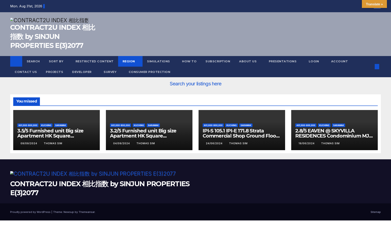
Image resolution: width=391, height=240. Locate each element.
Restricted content (95, 61)
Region (129, 61)
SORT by (56, 61)
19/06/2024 (307, 143)
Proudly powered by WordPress (30, 212)
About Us (248, 61)
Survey (111, 72)
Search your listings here (195, 84)
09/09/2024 (29, 143)
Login (314, 61)
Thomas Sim (53, 143)
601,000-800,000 (28, 125)
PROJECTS (54, 72)
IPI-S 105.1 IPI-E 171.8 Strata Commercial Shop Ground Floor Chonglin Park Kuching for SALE (241, 136)
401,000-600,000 (306, 125)
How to (189, 61)
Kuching (46, 125)
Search (33, 61)
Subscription (217, 61)
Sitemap (376, 212)
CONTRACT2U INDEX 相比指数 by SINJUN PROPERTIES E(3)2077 (52, 36)
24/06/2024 (214, 143)
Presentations (283, 61)
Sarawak (60, 125)
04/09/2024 (122, 143)
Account (340, 61)
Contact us (26, 72)
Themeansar (87, 212)
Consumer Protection (149, 72)
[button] (370, 67)
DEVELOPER (82, 72)
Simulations (159, 61)
